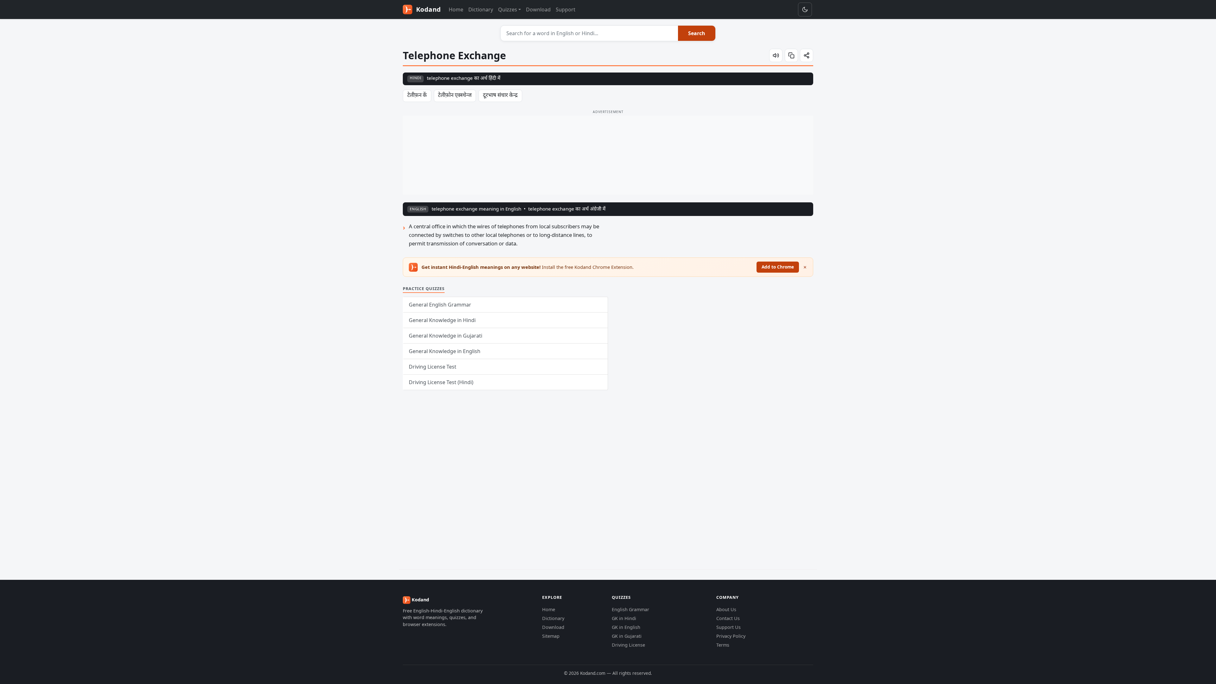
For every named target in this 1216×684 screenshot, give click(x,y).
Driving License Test (432, 366)
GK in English (626, 627)
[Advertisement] (608, 155)
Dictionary (480, 9)
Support (565, 9)
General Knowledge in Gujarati (445, 335)
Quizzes (507, 9)
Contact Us (728, 618)
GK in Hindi (624, 618)
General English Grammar (440, 304)
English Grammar (630, 609)
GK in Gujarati (627, 636)
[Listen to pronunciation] (775, 55)
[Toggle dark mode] (805, 9)
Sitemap (551, 636)
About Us (726, 609)
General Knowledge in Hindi (442, 320)
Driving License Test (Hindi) (441, 382)
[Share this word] (806, 55)
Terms (722, 645)
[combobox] (589, 33)
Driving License (628, 645)
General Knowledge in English (444, 351)
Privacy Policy (730, 636)
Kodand (427, 9)
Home (456, 9)
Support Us (728, 627)
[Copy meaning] (791, 55)
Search (696, 33)
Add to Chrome (778, 267)
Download (538, 9)
